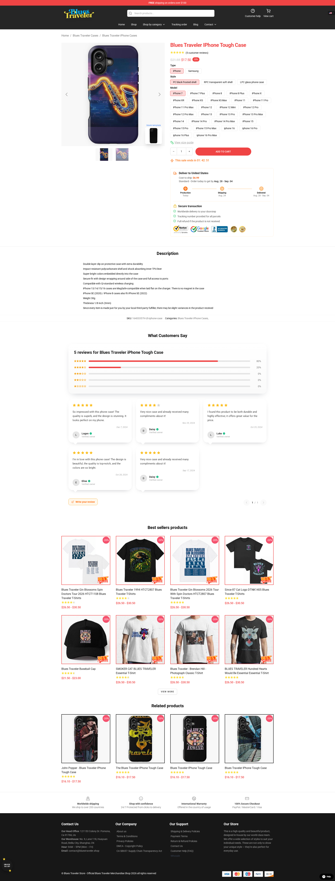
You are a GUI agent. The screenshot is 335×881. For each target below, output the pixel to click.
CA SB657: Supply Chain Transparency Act (139, 851)
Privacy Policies (125, 841)
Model (173, 87)
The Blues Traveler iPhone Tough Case (139, 768)
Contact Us (177, 846)
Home (65, 35)
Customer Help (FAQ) (182, 851)
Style (173, 76)
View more (167, 691)
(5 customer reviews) (197, 52)
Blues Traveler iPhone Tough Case (191, 768)
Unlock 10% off (7, 865)
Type (173, 65)
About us (121, 831)
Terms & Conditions (127, 836)
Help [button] (329, 876)
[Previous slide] (66, 94)
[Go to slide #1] (104, 154)
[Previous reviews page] (246, 502)
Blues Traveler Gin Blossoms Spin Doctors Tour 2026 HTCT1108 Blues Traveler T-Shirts (83, 594)
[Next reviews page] (263, 502)
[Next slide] (159, 94)
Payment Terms (179, 836)
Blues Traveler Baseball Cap (78, 669)
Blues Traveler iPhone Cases (119, 35)
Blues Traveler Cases (85, 35)
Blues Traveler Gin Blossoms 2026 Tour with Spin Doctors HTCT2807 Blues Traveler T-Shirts (194, 594)
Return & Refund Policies (184, 841)
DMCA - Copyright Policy (130, 846)
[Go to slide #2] (122, 154)
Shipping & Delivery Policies (185, 831)
